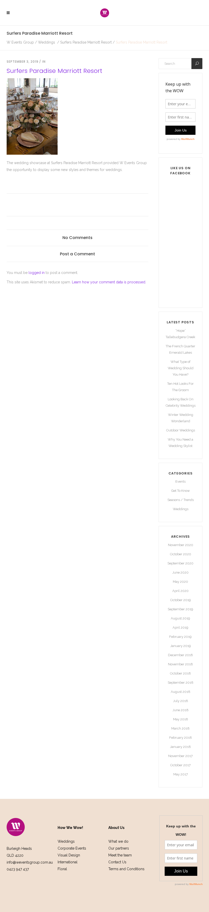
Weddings (46, 42)
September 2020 (180, 563)
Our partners (118, 848)
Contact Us (117, 862)
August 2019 (180, 618)
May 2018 (180, 719)
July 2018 (180, 701)
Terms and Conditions (126, 869)
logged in (37, 273)
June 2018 (181, 710)
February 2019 (180, 637)
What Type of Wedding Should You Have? (180, 368)
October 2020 (180, 554)
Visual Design (69, 855)
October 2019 (180, 600)
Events (180, 481)
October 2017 (180, 765)
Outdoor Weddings (180, 430)
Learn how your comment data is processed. (109, 282)
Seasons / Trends (180, 500)
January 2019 (180, 646)
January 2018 (180, 747)
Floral (62, 869)
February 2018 (180, 737)
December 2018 (180, 655)
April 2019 (180, 627)
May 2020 (180, 582)
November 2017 (180, 756)
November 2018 (180, 664)
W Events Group (20, 42)
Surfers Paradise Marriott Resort (86, 42)
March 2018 (180, 728)
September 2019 (180, 609)
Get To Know (180, 491)
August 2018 (180, 692)
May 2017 (180, 774)
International (67, 862)
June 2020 (180, 572)
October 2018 (180, 673)
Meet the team (120, 855)
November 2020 (180, 545)
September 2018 (180, 682)
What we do (118, 841)
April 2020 (180, 591)
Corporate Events (72, 848)
